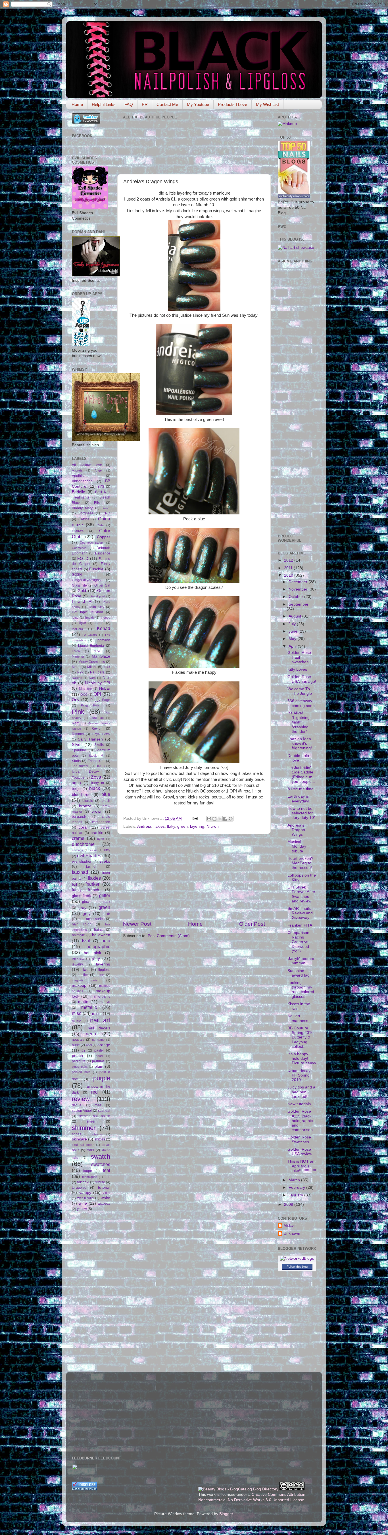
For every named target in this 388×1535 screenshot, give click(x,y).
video (106, 1192)
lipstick (83, 975)
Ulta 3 (100, 766)
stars (90, 1150)
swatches (100, 1164)
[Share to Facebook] (225, 818)
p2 (83, 1050)
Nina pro (85, 688)
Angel (98, 470)
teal (106, 1170)
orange (103, 1045)
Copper (103, 537)
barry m (97, 783)
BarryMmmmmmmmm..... (300, 960)
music (76, 1021)
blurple (87, 801)
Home (77, 104)
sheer (91, 1121)
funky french (85, 890)
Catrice (83, 519)
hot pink (92, 953)
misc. (96, 1013)
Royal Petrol (101, 734)
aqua (76, 783)
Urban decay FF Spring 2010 (298, 1075)
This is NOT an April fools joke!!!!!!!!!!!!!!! (301, 1166)
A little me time (300, 789)
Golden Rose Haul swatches (299, 657)
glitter (104, 895)
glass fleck (81, 896)
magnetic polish (85, 980)
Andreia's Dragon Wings (296, 830)
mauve (105, 1002)
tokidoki (83, 1182)
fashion (91, 867)
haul (86, 941)
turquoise (79, 1188)
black (94, 788)
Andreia (144, 826)
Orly (75, 700)
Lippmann (102, 640)
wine (83, 1203)
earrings (77, 850)
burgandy (79, 817)
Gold (82, 591)
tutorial (104, 1187)
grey (87, 914)
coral (83, 827)
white (105, 1198)
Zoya (96, 776)
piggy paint (79, 1066)
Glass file (79, 585)
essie (93, 850)
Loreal (76, 651)
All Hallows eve (87, 465)
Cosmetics (79, 548)
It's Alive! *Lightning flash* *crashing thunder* (298, 722)
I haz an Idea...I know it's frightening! (301, 743)
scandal (104, 1111)
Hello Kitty (96, 607)
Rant (75, 723)
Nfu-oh (212, 826)
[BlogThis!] (214, 818)
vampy (85, 1192)
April (293, 646)
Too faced (80, 766)
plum (99, 1066)
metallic (89, 1007)
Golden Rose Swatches (299, 1139)
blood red (81, 794)
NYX (80, 672)
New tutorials (299, 1104)
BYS (100, 487)
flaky (171, 826)
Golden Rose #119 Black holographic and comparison (300, 1120)
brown (97, 811)
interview (78, 959)
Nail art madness (297, 1018)
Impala (89, 617)
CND (106, 513)
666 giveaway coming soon (301, 703)
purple (101, 1078)
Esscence (102, 553)
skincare (79, 1139)
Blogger (226, 1514)
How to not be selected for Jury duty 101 (301, 813)
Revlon (97, 729)
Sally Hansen (90, 739)
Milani (92, 667)
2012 (289, 560)
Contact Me (167, 104)
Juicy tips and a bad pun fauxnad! (301, 1091)
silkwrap (97, 1134)
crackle (97, 833)
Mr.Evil (289, 1225)
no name (98, 1039)
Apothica (78, 476)
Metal (76, 667)
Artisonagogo (82, 481)
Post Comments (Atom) (169, 936)
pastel (99, 1050)
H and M (82, 601)
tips (107, 1177)
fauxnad (80, 872)
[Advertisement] (194, 877)
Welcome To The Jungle (299, 691)
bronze (85, 806)
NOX (106, 667)
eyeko (104, 861)
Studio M (96, 755)
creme (78, 838)
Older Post (252, 924)
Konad (103, 628)
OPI (97, 693)
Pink (78, 711)
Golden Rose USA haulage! (301, 679)
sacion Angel (82, 1111)
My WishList (267, 104)
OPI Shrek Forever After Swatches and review (301, 894)
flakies (159, 826)
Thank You (96, 761)
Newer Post (137, 924)
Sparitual (79, 750)
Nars (92, 677)
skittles (100, 1139)
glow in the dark (96, 902)
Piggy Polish (91, 705)
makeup (79, 985)
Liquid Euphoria (91, 646)
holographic (98, 946)
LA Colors (89, 635)
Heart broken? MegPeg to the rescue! (300, 863)
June (294, 631)
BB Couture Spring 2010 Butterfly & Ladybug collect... (300, 1037)
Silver (77, 745)
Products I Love (232, 104)
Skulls (99, 745)
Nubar (104, 688)
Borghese (85, 513)
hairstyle (78, 935)
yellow (82, 1209)
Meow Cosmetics (91, 662)
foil (74, 884)
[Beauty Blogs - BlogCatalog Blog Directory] (238, 1489)
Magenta (78, 656)
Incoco (105, 617)
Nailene (77, 677)
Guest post (97, 596)
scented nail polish (94, 1116)
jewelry (77, 964)
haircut (99, 930)
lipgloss (104, 970)
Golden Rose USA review (299, 1151)
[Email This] (209, 818)
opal (89, 1045)
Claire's (78, 531)
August (295, 616)
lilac (85, 969)
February (297, 1187)
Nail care (97, 672)
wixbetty (104, 1204)
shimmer (83, 1127)
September (298, 604)
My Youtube (198, 104)
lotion (100, 975)
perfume (98, 1061)
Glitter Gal (102, 585)
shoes (76, 1134)
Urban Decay (85, 771)
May (293, 639)
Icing (75, 617)
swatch (100, 1156)
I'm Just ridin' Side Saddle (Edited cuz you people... (301, 775)
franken (93, 884)
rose (98, 1105)
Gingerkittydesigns (86, 580)
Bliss (97, 503)
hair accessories (92, 919)
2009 (289, 1204)
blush (106, 801)
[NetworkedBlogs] (297, 1258)
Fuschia (96, 569)
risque (77, 1105)
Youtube (78, 777)
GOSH (77, 575)
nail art (100, 1020)
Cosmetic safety (92, 542)
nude (76, 1045)
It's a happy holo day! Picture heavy (301, 1058)
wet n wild (85, 1198)
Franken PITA (299, 925)
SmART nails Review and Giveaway (300, 913)
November (298, 589)
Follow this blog (297, 1266)
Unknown (291, 1233)
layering (197, 826)
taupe (87, 1171)
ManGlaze (101, 656)
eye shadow (81, 862)
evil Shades (89, 855)
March (295, 1180)
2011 (289, 568)
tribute (100, 1182)
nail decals (99, 1028)
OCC (83, 694)
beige (76, 789)
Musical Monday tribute (296, 846)
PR (145, 104)
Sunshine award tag (298, 973)
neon (91, 1033)
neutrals (78, 1040)
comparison (101, 822)
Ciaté (100, 525)
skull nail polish (83, 1144)
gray (82, 908)
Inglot (82, 623)
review (81, 1098)
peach (77, 1056)
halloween (101, 935)
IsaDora (77, 629)
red (94, 1091)
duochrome (83, 844)
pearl (99, 1056)
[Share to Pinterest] (230, 818)
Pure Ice (97, 717)
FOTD (82, 558)
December (298, 582)
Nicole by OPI (97, 683)
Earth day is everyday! (298, 798)
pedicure (78, 1061)
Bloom (106, 508)
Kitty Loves (297, 669)
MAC (97, 651)
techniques (89, 1177)
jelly (96, 958)
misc (76, 1013)
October (296, 597)
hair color (81, 924)
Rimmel (78, 734)
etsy (107, 850)
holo (105, 940)
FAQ (128, 104)
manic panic (100, 996)
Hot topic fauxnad (87, 612)
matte (83, 1002)
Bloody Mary (82, 508)
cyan (100, 839)
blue (105, 794)
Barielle (78, 492)
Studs (76, 761)
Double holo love (298, 758)
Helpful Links (104, 104)
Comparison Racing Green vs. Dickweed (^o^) (298, 942)
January (296, 1195)
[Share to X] (220, 818)
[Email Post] (195, 818)
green (182, 826)
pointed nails (81, 1072)
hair (106, 914)
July (293, 624)
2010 (289, 575)
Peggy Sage (100, 700)
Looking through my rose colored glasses (300, 990)
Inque (99, 623)
